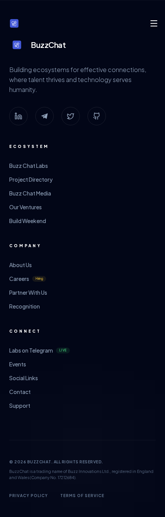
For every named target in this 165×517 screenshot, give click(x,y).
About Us (20, 264)
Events (17, 364)
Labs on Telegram (38, 350)
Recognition (24, 306)
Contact (20, 391)
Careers (26, 278)
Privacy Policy (28, 495)
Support (19, 405)
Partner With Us (28, 292)
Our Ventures (25, 207)
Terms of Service (82, 495)
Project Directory (31, 179)
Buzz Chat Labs (28, 165)
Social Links (23, 377)
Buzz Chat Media (30, 193)
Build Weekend (27, 220)
